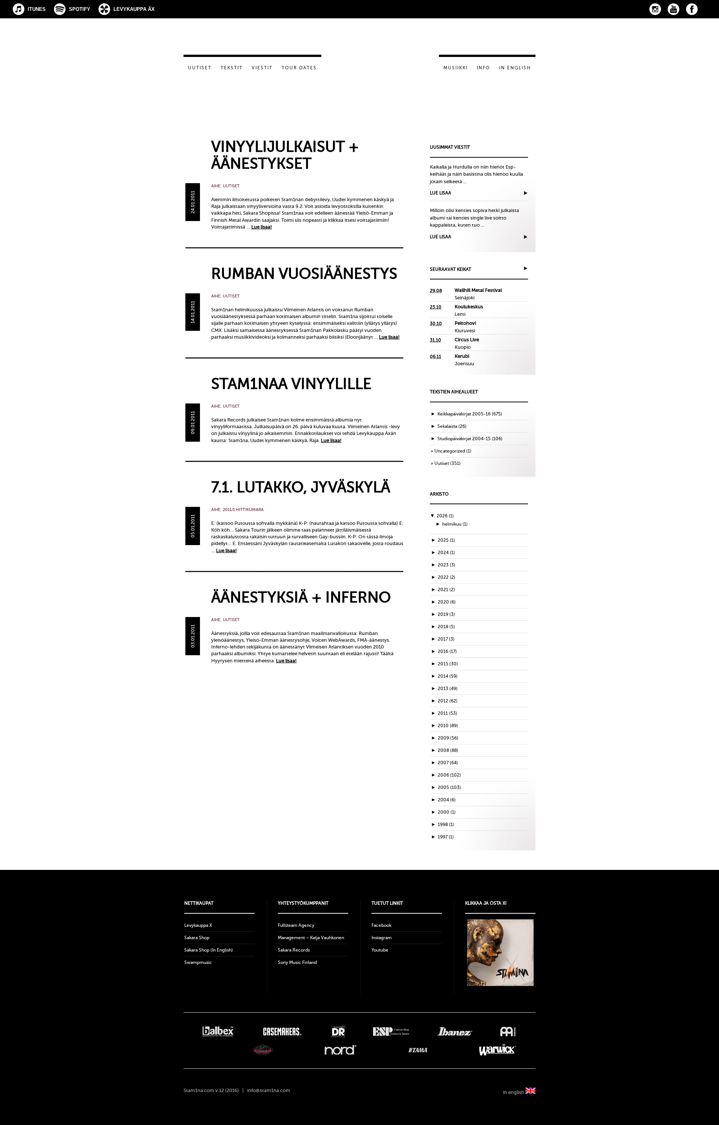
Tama (418, 1050)
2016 (447, 651)
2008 (448, 750)
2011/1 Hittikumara (243, 509)
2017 (446, 639)
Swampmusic (198, 962)
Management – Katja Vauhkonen (311, 937)
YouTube (673, 9)
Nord (340, 1050)
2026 (445, 515)
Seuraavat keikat (450, 269)
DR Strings (337, 1031)
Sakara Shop (196, 937)
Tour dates (299, 67)
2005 (449, 787)
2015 (448, 663)
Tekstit (232, 67)
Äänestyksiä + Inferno (301, 597)
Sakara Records (294, 950)
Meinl (508, 1031)
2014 (448, 676)
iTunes (37, 9)
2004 (447, 799)
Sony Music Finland (297, 962)
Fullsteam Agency (296, 925)
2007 (448, 762)
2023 (446, 565)
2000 (447, 812)
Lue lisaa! (261, 227)
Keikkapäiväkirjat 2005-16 (464, 414)
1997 (446, 837)
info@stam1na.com (268, 1090)
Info (483, 67)
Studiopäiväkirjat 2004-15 (464, 438)
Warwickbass (497, 1050)
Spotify (79, 9)
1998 (446, 824)
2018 (446, 626)
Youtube (379, 950)
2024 (446, 552)
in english (514, 1092)
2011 (447, 713)
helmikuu (455, 524)
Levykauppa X (198, 925)
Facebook (692, 9)
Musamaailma (263, 1050)
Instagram (655, 9)
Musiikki (455, 67)
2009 (448, 738)
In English (515, 67)
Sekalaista (447, 426)
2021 (446, 589)
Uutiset (200, 67)
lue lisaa (440, 193)
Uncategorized (449, 451)
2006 (449, 775)
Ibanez (455, 1031)
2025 (446, 540)
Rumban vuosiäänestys (304, 273)
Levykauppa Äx (134, 9)
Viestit (262, 67)
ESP (391, 1031)
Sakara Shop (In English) (208, 950)
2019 (446, 614)
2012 (448, 701)
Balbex (218, 1031)
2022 (446, 577)
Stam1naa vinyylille (291, 383)
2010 (448, 725)
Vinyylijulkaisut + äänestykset (285, 155)
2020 (447, 602)
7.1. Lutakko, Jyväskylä (300, 487)
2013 (448, 688)
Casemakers (282, 1031)
